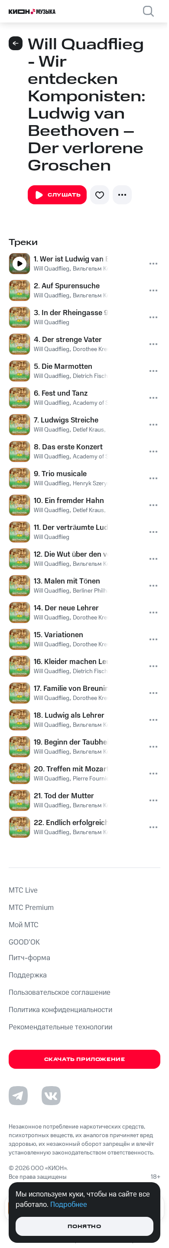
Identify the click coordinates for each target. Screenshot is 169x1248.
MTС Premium (31, 908)
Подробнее (68, 1205)
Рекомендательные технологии (60, 1027)
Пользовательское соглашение (59, 992)
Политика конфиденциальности (60, 1010)
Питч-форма (29, 958)
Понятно (84, 1226)
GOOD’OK (24, 942)
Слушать (64, 195)
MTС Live (23, 890)
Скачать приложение (84, 1059)
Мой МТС (24, 925)
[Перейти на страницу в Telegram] (18, 1095)
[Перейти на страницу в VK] (51, 1095)
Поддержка (28, 975)
